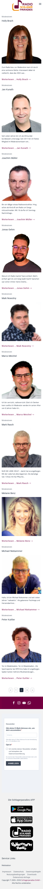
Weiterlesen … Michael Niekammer (19, 609)
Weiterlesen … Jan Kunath (15, 148)
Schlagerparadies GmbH (30, 880)
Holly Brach (7, 20)
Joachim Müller (10, 158)
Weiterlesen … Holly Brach (15, 79)
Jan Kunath (7, 89)
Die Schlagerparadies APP (21, 800)
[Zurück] (10, 690)
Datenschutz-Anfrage (21, 877)
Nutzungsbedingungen (16, 874)
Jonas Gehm (8, 229)
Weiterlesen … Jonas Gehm (15, 288)
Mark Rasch (8, 424)
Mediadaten (6, 865)
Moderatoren (7, 17)
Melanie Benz (8, 493)
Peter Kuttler (8, 619)
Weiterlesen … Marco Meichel (17, 414)
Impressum (6, 872)
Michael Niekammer (12, 551)
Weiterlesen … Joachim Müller (17, 219)
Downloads (31, 874)
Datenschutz (19, 872)
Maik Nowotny (9, 298)
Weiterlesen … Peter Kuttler (15, 678)
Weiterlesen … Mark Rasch (15, 483)
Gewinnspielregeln (33, 872)
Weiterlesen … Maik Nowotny (16, 346)
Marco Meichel (9, 356)
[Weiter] (32, 690)
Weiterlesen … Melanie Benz (16, 541)
